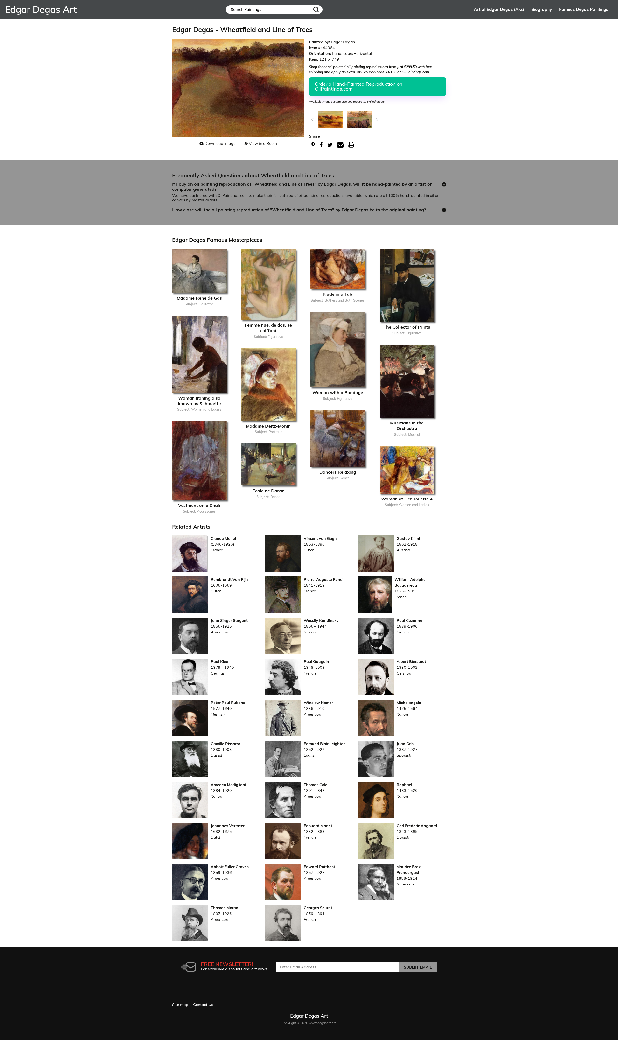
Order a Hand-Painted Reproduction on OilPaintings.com (358, 86)
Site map (180, 1004)
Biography (541, 9)
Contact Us (203, 1004)
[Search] (316, 9)
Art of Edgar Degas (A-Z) (499, 9)
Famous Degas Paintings (583, 9)
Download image (220, 143)
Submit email (418, 967)
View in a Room (263, 143)
